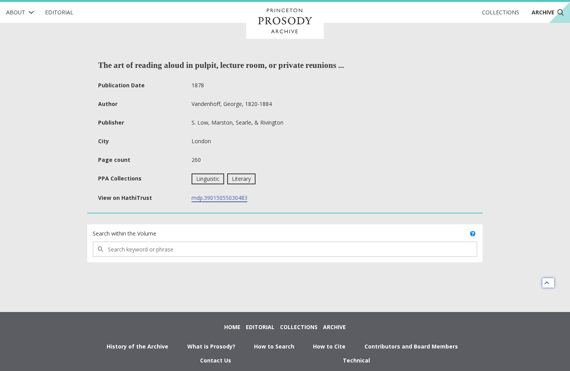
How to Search (274, 346)
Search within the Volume (124, 233)
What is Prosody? (211, 346)
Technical (356, 360)
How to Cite (329, 346)
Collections (500, 12)
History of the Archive (137, 346)
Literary (241, 178)
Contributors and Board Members (411, 346)
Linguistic (207, 178)
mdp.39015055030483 (219, 197)
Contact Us (215, 360)
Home (232, 327)
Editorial (59, 12)
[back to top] (548, 283)
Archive (334, 327)
